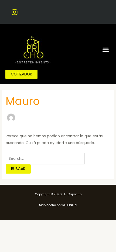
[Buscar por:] (45, 158)
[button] (106, 49)
